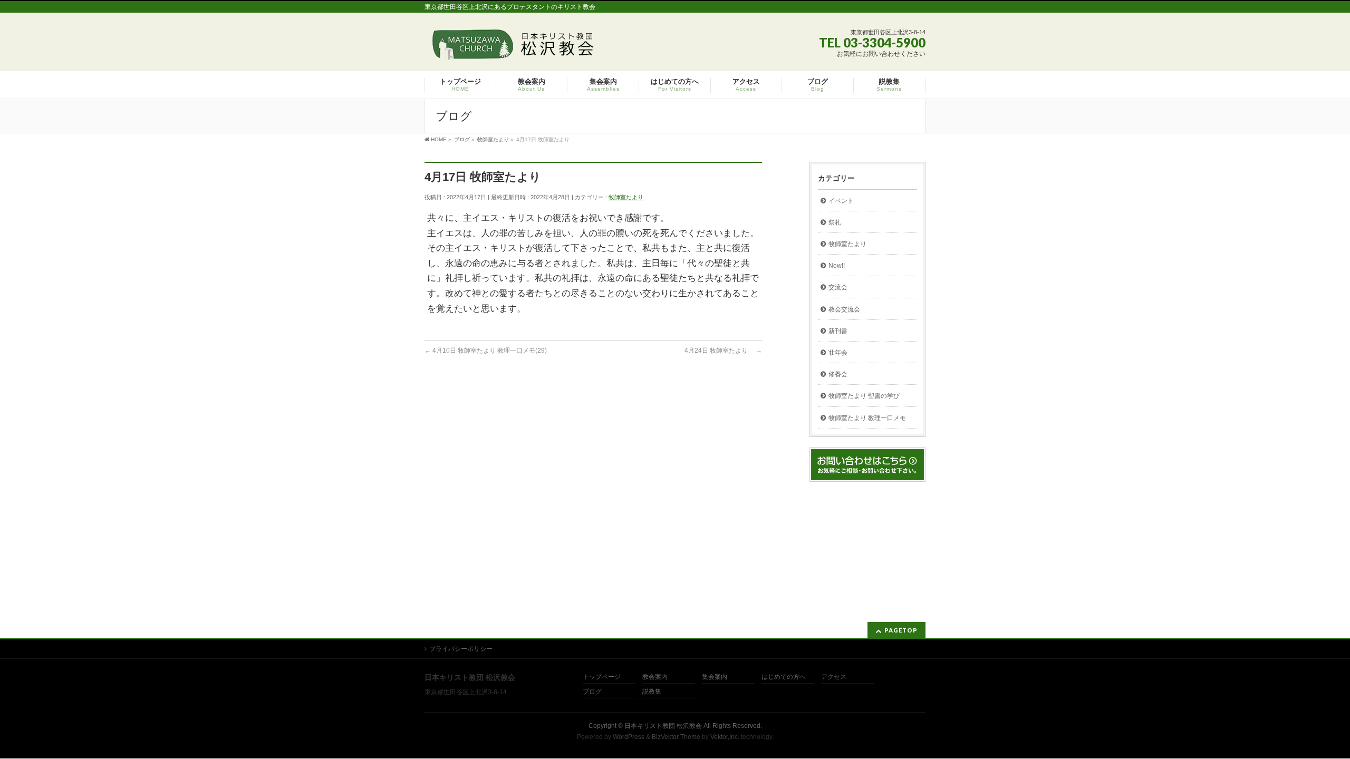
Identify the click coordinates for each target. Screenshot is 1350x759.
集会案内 (714, 677)
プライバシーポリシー (461, 649)
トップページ (602, 677)
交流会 (837, 287)
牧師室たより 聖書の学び (864, 396)
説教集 (651, 691)
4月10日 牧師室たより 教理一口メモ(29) (486, 350)
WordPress (628, 737)
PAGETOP (901, 630)
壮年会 (837, 352)
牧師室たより (626, 197)
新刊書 (837, 331)
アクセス (833, 677)
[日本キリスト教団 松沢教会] (511, 48)
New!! (836, 265)
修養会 (837, 374)
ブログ (592, 691)
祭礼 (834, 222)
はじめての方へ (783, 677)
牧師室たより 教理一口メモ (867, 418)
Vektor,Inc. (724, 737)
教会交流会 (844, 309)
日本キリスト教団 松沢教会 (663, 725)
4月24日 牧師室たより (723, 350)
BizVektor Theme (676, 737)
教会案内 (655, 677)
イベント (841, 201)
